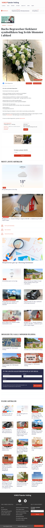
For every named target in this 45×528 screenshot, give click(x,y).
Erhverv (12, 5)
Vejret (32, 5)
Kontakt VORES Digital (5, 513)
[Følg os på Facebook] (19, 500)
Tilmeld (22, 155)
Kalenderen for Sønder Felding (22, 511)
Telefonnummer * (6, 374)
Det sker (17, 5)
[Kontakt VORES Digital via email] (25, 500)
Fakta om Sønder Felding (21, 513)
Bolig (8, 5)
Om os (2, 507)
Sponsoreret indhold (20, 520)
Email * (24, 374)
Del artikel (28, 83)
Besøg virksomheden (37, 83)
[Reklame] (7, 19)
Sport (28, 5)
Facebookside (9, 114)
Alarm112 (3, 5)
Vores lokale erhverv (20, 509)
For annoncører (4, 509)
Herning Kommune (20, 516)
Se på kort (6, 129)
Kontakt (25, 129)
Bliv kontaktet (37, 385)
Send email (6, 128)
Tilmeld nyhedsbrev (39, 526)
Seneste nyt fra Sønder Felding (22, 507)
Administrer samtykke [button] (5, 514)
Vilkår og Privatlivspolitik (6, 511)
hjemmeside (22, 118)
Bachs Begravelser (7, 123)
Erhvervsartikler (19, 514)
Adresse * (5, 379)
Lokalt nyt (23, 5)
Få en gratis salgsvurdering (21, 518)
